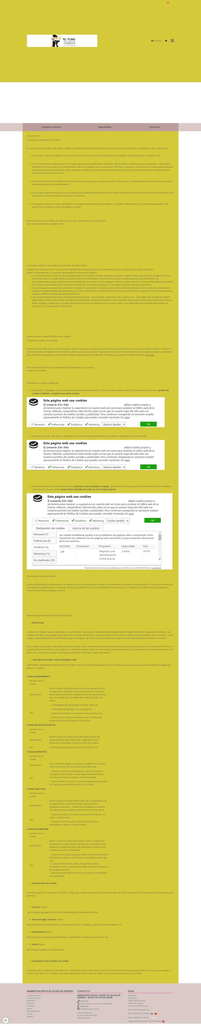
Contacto (30, 1003)
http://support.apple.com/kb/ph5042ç (45, 949)
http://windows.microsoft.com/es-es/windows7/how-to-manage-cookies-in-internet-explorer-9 (74, 924)
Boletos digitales (33, 1011)
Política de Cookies (135, 1003)
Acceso (157, 40)
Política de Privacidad (136, 1001)
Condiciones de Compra (138, 1006)
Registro (30, 1016)
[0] (167, 40)
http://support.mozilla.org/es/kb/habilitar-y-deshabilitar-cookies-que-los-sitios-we (67, 937)
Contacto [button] (154, 127)
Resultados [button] (104, 127)
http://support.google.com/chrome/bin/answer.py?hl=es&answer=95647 (62, 912)
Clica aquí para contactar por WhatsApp (95, 1004)
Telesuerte (132, 995)
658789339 (84, 1006)
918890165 (84, 1001)
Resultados (31, 1001)
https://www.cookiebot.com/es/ (49, 590)
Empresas (31, 1006)
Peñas (29, 1008)
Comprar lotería (33, 998)
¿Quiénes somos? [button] (51, 127)
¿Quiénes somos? (34, 995)
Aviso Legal (132, 998)
